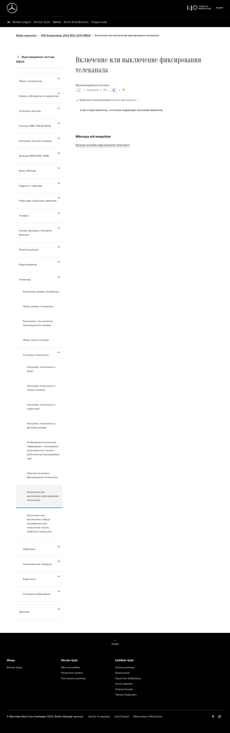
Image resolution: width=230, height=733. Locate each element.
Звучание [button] (24, 612)
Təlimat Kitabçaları (126, 694)
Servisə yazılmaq (124, 667)
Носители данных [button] (29, 249)
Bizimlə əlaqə (14, 667)
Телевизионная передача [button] (37, 564)
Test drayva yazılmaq (73, 678)
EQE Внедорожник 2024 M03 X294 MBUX (66, 35)
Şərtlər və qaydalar (99, 716)
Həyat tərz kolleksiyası (128, 678)
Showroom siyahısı (72, 673)
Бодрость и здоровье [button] (30, 185)
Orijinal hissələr (124, 689)
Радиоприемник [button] (28, 264)
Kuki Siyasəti (121, 716)
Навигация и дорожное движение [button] (38, 200)
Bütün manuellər (26, 35)
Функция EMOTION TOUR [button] (34, 156)
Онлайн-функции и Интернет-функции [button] (36, 232)
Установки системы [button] (30, 111)
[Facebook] (213, 717)
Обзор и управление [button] (30, 81)
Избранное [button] (29, 549)
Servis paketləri (124, 683)
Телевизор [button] (25, 279)
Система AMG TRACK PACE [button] (35, 126)
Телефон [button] (24, 215)
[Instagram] (220, 717)
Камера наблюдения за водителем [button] (39, 96)
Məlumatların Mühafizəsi (147, 716)
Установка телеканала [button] (36, 355)
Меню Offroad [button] (27, 171)
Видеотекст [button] (29, 579)
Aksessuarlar (122, 673)
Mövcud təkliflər (70, 667)
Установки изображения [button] (36, 594)
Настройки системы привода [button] (35, 141)
